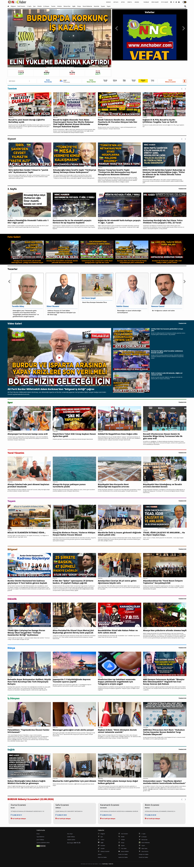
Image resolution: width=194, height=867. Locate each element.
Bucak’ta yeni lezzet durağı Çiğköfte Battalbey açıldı (26, 121)
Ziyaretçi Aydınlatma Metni (43, 842)
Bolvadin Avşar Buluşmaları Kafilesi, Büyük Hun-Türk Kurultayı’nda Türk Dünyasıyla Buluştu (29, 681)
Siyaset (103, 6)
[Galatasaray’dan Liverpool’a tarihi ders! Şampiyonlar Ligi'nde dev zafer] (97, 250)
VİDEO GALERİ (154, 2)
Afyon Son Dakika (102, 857)
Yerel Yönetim (21, 6)
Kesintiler (96, 6)
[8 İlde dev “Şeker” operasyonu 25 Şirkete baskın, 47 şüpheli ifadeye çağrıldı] (74, 565)
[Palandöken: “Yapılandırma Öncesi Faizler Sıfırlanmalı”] (29, 714)
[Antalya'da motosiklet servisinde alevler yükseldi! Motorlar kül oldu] (62, 250)
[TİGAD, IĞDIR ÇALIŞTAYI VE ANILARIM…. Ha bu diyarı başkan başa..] (164, 517)
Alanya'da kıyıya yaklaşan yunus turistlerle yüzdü (69, 485)
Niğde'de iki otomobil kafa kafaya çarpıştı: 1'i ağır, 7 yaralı (119, 221)
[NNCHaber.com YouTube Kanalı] (179, 2)
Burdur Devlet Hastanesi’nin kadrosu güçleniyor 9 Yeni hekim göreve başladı (27, 582)
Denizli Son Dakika (143, 857)
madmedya (105, 864)
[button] (117, 28)
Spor (34, 6)
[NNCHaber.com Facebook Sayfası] (171, 2)
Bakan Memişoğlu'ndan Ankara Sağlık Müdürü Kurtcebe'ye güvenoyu (26, 782)
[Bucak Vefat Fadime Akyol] (149, 46)
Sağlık (73, 6)
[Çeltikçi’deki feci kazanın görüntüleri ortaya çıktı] (131, 338)
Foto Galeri (123, 848)
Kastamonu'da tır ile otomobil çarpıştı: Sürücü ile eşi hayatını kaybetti (72, 221)
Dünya (79, 6)
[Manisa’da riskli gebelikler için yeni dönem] (74, 765)
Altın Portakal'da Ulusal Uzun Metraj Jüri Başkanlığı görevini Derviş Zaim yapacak (73, 631)
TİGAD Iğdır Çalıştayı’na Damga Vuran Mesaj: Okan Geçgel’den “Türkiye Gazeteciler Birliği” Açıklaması (26, 632)
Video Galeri (144, 848)
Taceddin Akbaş (18, 306)
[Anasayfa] (9, 6)
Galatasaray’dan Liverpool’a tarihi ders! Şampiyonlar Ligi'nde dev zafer (97, 261)
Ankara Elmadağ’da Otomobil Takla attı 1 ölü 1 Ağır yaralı (28, 221)
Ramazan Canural (157, 306)
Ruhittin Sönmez (122, 306)
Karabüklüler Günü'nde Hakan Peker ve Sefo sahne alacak (118, 631)
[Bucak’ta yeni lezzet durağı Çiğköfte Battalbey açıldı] (29, 104)
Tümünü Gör (182, 189)
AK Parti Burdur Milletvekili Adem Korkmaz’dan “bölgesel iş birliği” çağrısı (51, 389)
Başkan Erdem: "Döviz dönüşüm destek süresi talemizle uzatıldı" (117, 731)
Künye (38, 833)
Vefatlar (59, 6)
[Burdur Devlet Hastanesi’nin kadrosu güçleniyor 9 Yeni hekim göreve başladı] (29, 565)
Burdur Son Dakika (123, 854)
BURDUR (108, 2)
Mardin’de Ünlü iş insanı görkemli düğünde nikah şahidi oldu (119, 533)
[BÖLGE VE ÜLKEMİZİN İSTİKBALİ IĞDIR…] (29, 517)
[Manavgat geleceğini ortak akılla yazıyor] (74, 714)
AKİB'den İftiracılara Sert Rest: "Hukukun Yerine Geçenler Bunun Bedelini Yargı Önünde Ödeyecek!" (164, 732)
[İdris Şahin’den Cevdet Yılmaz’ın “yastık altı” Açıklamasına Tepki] (29, 154)
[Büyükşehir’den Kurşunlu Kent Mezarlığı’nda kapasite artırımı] (119, 468)
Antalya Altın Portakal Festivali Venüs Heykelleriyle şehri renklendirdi (132, 261)
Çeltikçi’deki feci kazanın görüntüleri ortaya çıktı (167, 329)
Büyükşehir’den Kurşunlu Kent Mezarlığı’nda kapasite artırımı (113, 485)
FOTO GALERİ (164, 2)
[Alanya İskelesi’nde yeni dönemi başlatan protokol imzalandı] (29, 468)
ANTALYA (115, 2)
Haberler (111, 864)
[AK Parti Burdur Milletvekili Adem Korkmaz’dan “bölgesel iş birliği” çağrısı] (59, 357)
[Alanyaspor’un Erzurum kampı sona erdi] (29, 418)
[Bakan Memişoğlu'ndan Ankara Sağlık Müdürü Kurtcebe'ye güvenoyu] (29, 765)
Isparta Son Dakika (123, 857)
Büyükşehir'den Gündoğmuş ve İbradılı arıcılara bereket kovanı (162, 485)
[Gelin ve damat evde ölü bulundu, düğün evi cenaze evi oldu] (131, 382)
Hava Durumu (144, 851)
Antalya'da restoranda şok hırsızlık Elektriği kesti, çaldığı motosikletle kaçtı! (27, 261)
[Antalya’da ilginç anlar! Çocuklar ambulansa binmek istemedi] (131, 360)
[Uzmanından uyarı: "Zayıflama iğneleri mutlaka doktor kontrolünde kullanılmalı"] (27, 289)
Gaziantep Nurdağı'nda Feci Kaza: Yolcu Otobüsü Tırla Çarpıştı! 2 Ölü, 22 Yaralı (163, 221)
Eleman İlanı (67, 6)
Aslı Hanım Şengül (89, 298)
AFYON (123, 2)
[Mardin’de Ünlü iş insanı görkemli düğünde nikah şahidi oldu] (119, 517)
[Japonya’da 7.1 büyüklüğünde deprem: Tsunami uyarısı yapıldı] (74, 663)
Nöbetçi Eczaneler (105, 851)
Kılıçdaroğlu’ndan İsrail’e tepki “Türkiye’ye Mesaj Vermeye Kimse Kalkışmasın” (74, 171)
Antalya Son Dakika (143, 854)
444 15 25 (77, 843)
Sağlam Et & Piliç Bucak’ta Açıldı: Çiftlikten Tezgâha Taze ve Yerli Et (160, 121)
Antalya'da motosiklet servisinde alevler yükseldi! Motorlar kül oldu (62, 261)
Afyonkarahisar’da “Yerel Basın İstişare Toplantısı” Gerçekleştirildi (163, 582)
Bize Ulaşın (70, 833)
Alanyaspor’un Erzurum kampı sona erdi (28, 434)
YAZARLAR (146, 2)
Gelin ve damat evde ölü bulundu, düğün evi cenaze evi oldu (166, 374)
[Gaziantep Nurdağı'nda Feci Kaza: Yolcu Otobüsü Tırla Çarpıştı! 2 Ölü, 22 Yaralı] (164, 205)
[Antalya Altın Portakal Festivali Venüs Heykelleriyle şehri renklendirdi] (131, 250)
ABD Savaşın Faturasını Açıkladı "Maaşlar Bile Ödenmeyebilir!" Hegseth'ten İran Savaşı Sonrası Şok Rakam (164, 681)
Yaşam (108, 6)
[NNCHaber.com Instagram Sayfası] (173, 2)
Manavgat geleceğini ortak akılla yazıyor (73, 730)
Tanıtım (53, 6)
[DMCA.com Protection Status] (41, 846)
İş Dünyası (46, 6)
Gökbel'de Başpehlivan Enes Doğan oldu (118, 434)
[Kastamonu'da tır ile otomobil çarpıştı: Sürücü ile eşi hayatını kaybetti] (74, 205)
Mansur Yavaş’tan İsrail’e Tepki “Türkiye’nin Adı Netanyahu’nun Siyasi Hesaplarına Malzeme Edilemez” (117, 172)
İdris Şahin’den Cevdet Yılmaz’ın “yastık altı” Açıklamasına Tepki (28, 171)
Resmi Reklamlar (87, 6)
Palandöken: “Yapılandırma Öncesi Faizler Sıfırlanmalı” (28, 731)
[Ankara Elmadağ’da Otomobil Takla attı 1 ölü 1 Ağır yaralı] (29, 205)
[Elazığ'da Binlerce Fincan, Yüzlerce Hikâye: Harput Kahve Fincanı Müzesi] (74, 517)
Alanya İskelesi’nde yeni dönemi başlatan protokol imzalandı (28, 485)
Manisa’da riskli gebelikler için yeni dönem (74, 781)
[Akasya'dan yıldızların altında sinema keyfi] (164, 614)
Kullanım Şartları (71, 839)
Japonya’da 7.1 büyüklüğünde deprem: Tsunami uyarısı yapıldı (72, 680)
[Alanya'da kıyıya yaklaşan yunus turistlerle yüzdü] (74, 468)
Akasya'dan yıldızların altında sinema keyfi (164, 630)
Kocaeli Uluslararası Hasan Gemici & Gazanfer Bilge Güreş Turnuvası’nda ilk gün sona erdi (162, 436)
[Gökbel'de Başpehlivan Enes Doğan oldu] (119, 418)
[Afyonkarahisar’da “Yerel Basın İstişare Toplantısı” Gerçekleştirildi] (164, 565)
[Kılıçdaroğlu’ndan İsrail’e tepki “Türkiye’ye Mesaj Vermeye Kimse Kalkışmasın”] (74, 154)
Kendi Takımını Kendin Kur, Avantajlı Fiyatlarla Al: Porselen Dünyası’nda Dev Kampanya (117, 122)
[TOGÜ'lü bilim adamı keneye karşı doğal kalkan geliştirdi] (119, 765)
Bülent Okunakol (53, 306)
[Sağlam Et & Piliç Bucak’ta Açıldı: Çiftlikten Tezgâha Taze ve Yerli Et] (164, 104)
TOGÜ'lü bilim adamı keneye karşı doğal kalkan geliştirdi (118, 782)
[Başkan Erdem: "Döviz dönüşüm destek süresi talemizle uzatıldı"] (119, 714)
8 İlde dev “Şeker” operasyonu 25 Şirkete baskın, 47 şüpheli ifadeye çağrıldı (73, 582)
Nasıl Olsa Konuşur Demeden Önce (94, 302)
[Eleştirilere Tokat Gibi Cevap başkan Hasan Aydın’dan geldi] (74, 418)
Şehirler (100, 854)
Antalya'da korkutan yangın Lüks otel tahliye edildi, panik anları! (166, 261)
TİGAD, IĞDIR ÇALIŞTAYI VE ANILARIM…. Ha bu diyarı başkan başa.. (164, 533)
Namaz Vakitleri (125, 851)
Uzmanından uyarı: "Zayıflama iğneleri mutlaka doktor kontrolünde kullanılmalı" (164, 782)
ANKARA (137, 2)
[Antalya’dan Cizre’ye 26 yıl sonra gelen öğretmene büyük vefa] (119, 565)
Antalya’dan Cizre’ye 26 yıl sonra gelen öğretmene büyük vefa (117, 582)
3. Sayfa (29, 6)
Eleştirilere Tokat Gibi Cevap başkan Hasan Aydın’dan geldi (74, 435)
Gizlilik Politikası (71, 836)
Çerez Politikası (40, 839)
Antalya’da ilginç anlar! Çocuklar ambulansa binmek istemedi (167, 352)
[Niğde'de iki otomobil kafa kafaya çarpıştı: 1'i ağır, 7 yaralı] (119, 205)
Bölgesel (13, 6)
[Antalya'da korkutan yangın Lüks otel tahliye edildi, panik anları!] (166, 250)
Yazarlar (103, 848)
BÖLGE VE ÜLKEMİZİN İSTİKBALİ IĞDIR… (27, 532)
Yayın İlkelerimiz (40, 836)
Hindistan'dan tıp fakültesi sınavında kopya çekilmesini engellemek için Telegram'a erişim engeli (116, 681)
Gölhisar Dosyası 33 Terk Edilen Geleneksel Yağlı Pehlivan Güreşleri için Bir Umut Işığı (62, 312)
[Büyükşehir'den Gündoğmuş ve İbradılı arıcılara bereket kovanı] (164, 468)
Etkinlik (39, 6)
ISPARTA (129, 2)
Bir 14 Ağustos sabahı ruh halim (163, 310)
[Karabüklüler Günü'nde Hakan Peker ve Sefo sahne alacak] (119, 614)
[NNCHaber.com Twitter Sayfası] (176, 2)
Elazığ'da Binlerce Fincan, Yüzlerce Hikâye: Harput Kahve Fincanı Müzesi (74, 533)
